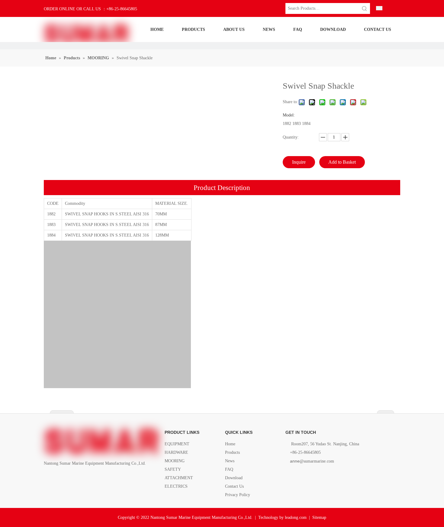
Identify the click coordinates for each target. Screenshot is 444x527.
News (229, 461)
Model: (289, 115)
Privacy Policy (237, 495)
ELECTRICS (176, 486)
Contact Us (234, 486)
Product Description (222, 187)
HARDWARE (176, 452)
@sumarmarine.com (312, 461)
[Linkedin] (58, 477)
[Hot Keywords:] (364, 8)
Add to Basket (342, 162)
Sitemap (319, 517)
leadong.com (296, 517)
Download (234, 478)
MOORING (175, 461)
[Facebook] (47, 477)
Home (230, 444)
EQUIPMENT (177, 444)
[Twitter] (68, 477)
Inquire (299, 162)
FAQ (229, 469)
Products (232, 452)
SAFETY (173, 469)
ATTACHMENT (179, 478)
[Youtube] (78, 477)
